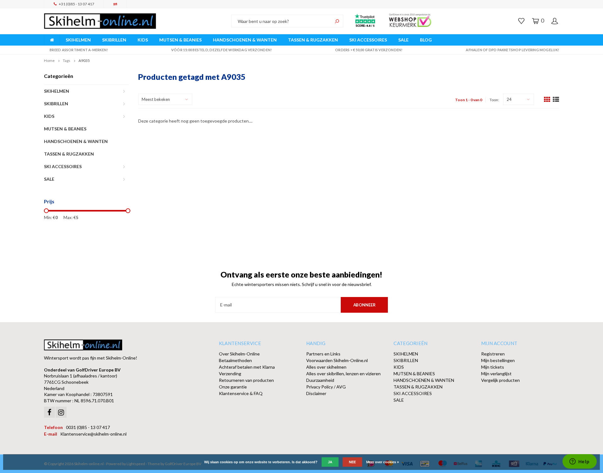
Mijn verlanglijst (496, 373)
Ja (330, 462)
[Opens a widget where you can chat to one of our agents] (579, 462)
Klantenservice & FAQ (241, 393)
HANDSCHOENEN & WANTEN (245, 39)
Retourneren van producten (246, 380)
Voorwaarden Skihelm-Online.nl (337, 360)
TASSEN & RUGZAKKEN (313, 39)
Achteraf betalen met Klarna (247, 367)
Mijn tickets (492, 367)
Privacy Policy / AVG (326, 386)
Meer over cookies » (382, 462)
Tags (66, 60)
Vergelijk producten (500, 380)
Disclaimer (316, 393)
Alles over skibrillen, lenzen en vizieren (343, 373)
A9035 (84, 60)
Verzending (230, 373)
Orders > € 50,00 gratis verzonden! (368, 50)
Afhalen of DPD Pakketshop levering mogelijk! (512, 50)
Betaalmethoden (235, 360)
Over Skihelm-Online (239, 353)
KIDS (143, 39)
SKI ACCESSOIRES (368, 39)
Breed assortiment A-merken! (79, 50)
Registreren (493, 353)
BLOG (426, 39)
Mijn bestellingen (498, 360)
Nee (352, 462)
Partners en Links (323, 353)
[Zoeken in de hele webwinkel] (337, 21)
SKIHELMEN (78, 39)
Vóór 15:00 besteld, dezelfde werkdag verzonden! (221, 50)
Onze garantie (233, 386)
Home (49, 60)
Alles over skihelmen (326, 367)
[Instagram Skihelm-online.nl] (61, 412)
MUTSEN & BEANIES (180, 39)
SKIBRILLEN (114, 39)
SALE (403, 39)
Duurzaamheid (320, 380)
